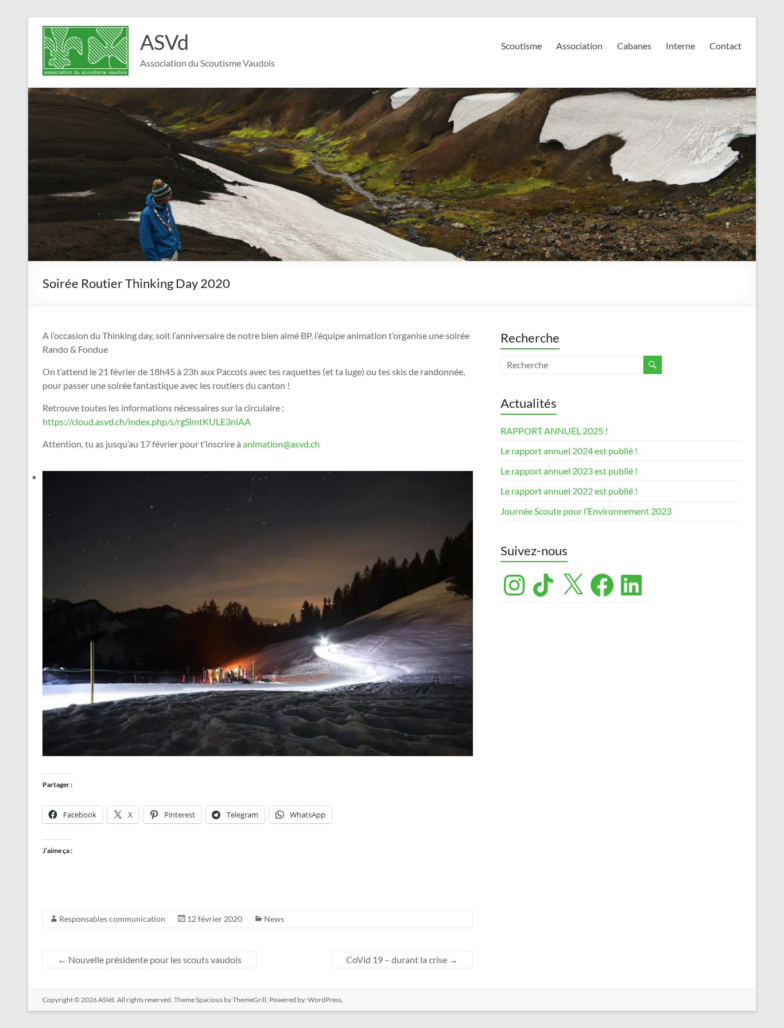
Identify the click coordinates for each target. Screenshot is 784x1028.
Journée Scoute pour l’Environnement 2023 (586, 510)
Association (579, 45)
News (274, 919)
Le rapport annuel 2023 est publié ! (569, 470)
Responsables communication (112, 919)
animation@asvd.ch (281, 443)
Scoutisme (521, 45)
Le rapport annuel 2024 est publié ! (569, 450)
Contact (725, 45)
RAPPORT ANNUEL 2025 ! (554, 430)
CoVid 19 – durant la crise (402, 959)
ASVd (164, 41)
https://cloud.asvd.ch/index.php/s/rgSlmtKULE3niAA (146, 421)
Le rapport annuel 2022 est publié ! (569, 490)
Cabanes (634, 45)
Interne (680, 45)
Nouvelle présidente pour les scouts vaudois (149, 959)
